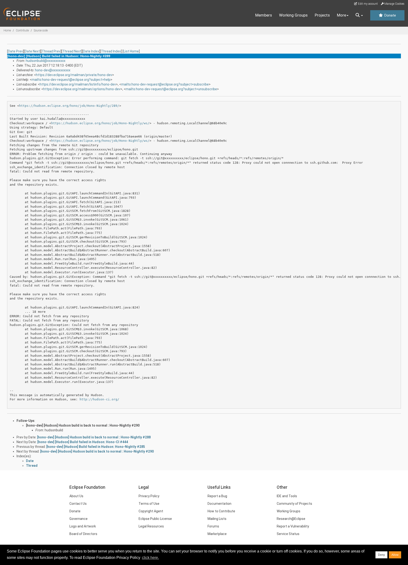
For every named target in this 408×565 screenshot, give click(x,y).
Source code (41, 30)
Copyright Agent (151, 511)
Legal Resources (151, 526)
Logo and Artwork (82, 526)
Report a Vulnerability (293, 526)
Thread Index (111, 51)
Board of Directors (83, 534)
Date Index (91, 51)
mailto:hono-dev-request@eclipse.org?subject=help (71, 79)
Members (263, 15)
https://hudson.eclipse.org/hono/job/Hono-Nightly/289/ (69, 105)
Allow (395, 554)
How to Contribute (221, 511)
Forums (213, 526)
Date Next (32, 51)
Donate (389, 15)
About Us (76, 496)
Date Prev (15, 51)
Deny (381, 554)
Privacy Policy (149, 496)
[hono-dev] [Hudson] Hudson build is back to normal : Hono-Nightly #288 (94, 437)
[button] (359, 15)
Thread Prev (51, 51)
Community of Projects (294, 503)
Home (7, 30)
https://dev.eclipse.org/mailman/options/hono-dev (81, 89)
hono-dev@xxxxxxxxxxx (52, 70)
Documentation (219, 503)
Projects (322, 15)
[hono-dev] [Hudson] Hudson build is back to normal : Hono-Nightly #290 (83, 425)
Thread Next (71, 51)
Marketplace (217, 534)
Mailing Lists (217, 519)
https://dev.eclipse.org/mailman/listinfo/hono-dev (78, 84)
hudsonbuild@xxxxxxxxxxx (45, 61)
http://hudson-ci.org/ (99, 399)
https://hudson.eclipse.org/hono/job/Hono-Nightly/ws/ (100, 123)
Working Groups (293, 15)
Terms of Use (149, 503)
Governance (78, 519)
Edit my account (367, 3)
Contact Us (78, 503)
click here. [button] (150, 558)
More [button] (341, 15)
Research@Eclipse (291, 519)
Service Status (288, 534)
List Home (131, 51)
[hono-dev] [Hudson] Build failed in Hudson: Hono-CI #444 (82, 442)
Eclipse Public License (155, 519)
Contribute (22, 30)
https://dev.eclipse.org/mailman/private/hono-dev (74, 75)
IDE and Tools (287, 496)
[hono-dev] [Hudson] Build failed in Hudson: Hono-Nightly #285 (95, 447)
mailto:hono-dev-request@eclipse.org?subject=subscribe (165, 84)
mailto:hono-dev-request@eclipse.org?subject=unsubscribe (171, 89)
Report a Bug (217, 496)
